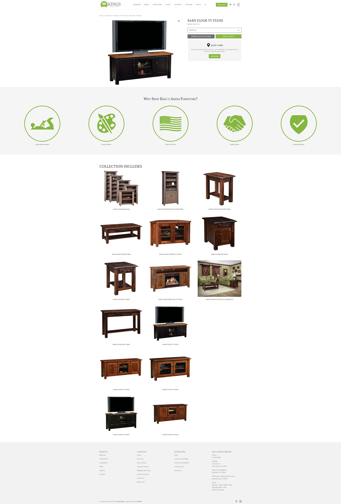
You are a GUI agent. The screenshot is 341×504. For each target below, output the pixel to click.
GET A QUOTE (228, 36)
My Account (141, 482)
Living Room (157, 4)
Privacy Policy (120, 501)
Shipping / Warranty (143, 470)
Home (101, 15)
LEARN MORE (215, 56)
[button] (178, 21)
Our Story (140, 459)
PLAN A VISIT (222, 5)
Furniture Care (179, 467)
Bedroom (136, 4)
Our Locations (141, 463)
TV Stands (116, 15)
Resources (177, 470)
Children (178, 4)
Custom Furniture (143, 474)
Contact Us (140, 478)
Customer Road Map (181, 459)
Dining (146, 4)
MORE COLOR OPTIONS (201, 36)
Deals (198, 4)
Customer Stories (143, 467)
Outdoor (189, 4)
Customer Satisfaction (181, 463)
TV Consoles (124, 15)
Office (168, 4)
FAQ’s (176, 455)
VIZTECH (139, 501)
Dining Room (103, 459)
